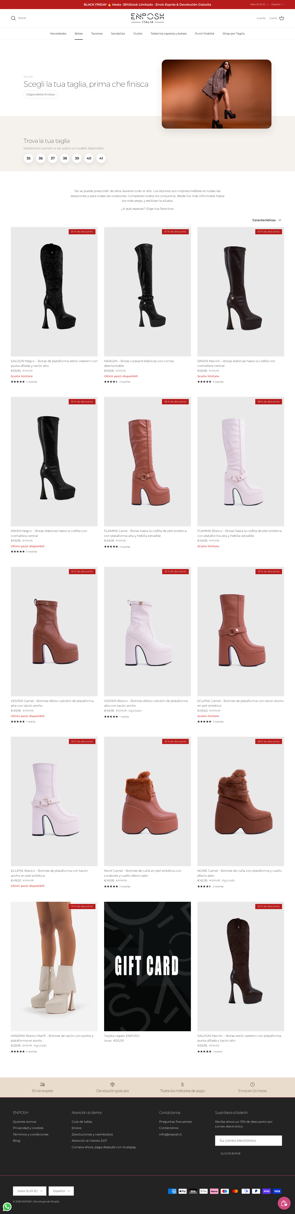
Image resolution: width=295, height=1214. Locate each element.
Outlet (137, 33)
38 (65, 158)
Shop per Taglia (234, 33)
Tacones (97, 33)
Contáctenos (168, 1128)
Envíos (76, 1128)
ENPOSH (27, 1201)
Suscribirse (231, 1153)
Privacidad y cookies (28, 1128)
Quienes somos (24, 1122)
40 (89, 158)
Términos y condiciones (30, 1134)
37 (53, 158)
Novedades (58, 33)
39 (77, 158)
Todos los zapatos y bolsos (169, 33)
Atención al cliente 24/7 (89, 1141)
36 (41, 158)
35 (28, 158)
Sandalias (118, 33)
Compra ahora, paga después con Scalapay (104, 1147)
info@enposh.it (170, 1134)
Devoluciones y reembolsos (92, 1134)
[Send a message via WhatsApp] (7, 1207)
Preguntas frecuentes (175, 1122)
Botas (79, 33)
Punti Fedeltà (204, 33)
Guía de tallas (82, 1122)
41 (101, 158)
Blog (16, 1141)
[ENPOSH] (147, 18)
